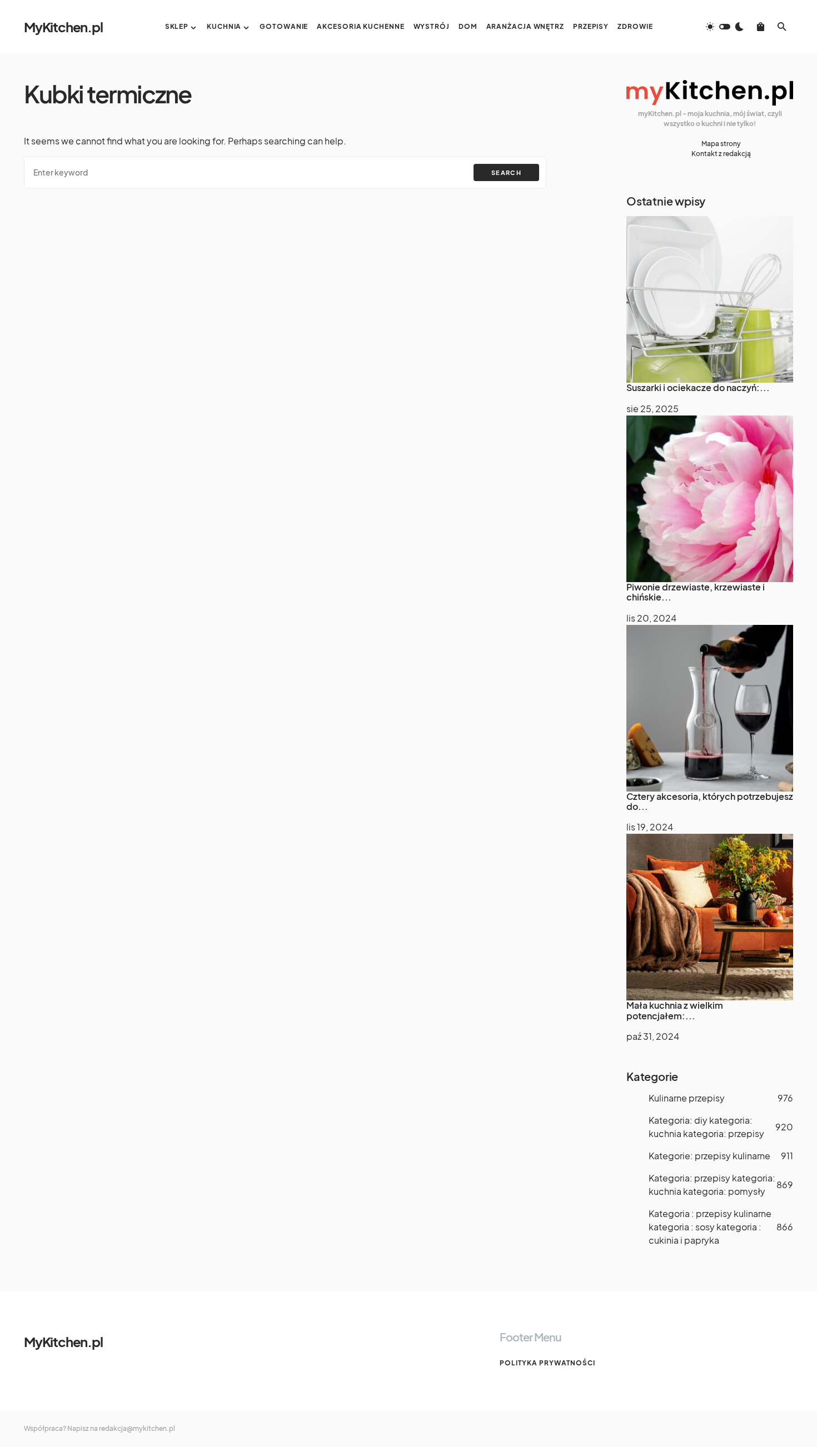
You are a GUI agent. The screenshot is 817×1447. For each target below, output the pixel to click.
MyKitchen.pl (63, 26)
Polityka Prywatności (547, 1363)
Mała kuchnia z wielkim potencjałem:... (674, 1010)
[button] (724, 26)
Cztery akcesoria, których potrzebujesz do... (709, 801)
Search (506, 172)
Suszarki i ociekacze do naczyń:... (698, 387)
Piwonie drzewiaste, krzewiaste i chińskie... (695, 592)
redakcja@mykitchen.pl (137, 1428)
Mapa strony (721, 143)
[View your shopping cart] (760, 27)
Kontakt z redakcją (721, 153)
